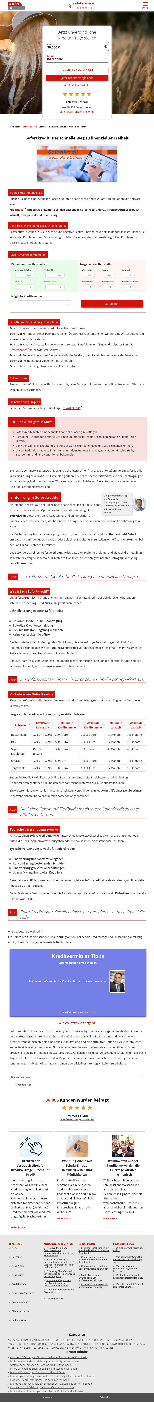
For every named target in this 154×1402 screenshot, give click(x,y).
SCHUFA (130, 1344)
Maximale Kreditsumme (93, 725)
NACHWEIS (71, 1344)
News (14, 1248)
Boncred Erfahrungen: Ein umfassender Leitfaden (93, 1285)
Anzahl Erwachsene (130, 281)
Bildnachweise (19, 1320)
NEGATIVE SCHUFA (88, 1344)
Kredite (105, 270)
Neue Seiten (18, 1275)
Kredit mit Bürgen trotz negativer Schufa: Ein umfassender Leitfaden (57, 1283)
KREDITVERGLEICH (124, 1340)
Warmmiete (87, 270)
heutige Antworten (21, 1302)
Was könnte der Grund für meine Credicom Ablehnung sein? (127, 1259)
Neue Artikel (18, 1266)
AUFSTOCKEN (25, 1340)
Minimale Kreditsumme (67, 725)
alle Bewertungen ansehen (77, 112)
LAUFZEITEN (14, 1344)
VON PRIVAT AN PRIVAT (94, 1347)
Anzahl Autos (87, 281)
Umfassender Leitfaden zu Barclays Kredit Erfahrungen (93, 1267)
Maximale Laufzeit (135, 725)
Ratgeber (17, 1257)
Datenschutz (105, 1397)
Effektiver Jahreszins (42, 725)
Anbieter (20, 725)
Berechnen (112, 303)
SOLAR (42, 1347)
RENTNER (120, 1344)
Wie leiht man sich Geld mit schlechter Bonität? (128, 1285)
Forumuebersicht (55, 1298)
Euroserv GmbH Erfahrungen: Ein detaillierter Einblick (40, 1380)
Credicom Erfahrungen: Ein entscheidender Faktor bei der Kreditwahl (94, 1250)
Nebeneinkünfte (50, 281)
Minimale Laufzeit (116, 725)
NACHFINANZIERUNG (53, 1344)
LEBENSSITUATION (32, 1344)
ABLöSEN (13, 1340)
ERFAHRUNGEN (67, 1340)
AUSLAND (39, 1340)
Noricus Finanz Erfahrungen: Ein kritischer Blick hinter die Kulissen (47, 1391)
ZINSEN (111, 1347)
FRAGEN (89, 1340)
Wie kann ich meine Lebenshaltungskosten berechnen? (125, 1268)
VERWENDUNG (73, 1347)
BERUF (48, 1340)
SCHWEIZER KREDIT (27, 1347)
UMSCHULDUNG (56, 1347)
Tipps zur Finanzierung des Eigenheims (59, 1291)
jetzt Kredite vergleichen (77, 78)
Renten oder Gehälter (22, 270)
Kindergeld (48, 270)
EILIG (55, 1340)
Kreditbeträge (19, 1284)
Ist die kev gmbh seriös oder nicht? (128, 1249)
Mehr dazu (17, 1227)
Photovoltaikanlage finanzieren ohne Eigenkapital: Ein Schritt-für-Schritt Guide (59, 1252)
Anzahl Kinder (108, 281)
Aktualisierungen (20, 1311)
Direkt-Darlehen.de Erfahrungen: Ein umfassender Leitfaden (91, 1278)
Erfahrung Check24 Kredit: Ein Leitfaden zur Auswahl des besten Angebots (59, 1274)
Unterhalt (18, 281)
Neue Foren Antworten (23, 1293)
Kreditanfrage (24, 1084)
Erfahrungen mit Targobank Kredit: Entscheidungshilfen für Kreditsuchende (52, 1376)
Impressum (48, 1397)
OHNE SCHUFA (107, 1344)
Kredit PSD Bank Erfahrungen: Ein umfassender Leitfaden (42, 1387)
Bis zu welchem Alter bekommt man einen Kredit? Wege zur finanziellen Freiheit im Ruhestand (59, 1263)
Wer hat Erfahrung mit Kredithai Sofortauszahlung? (128, 1276)
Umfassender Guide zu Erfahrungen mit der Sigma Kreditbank (93, 1259)
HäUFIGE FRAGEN (103, 1340)
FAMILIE (80, 1340)
